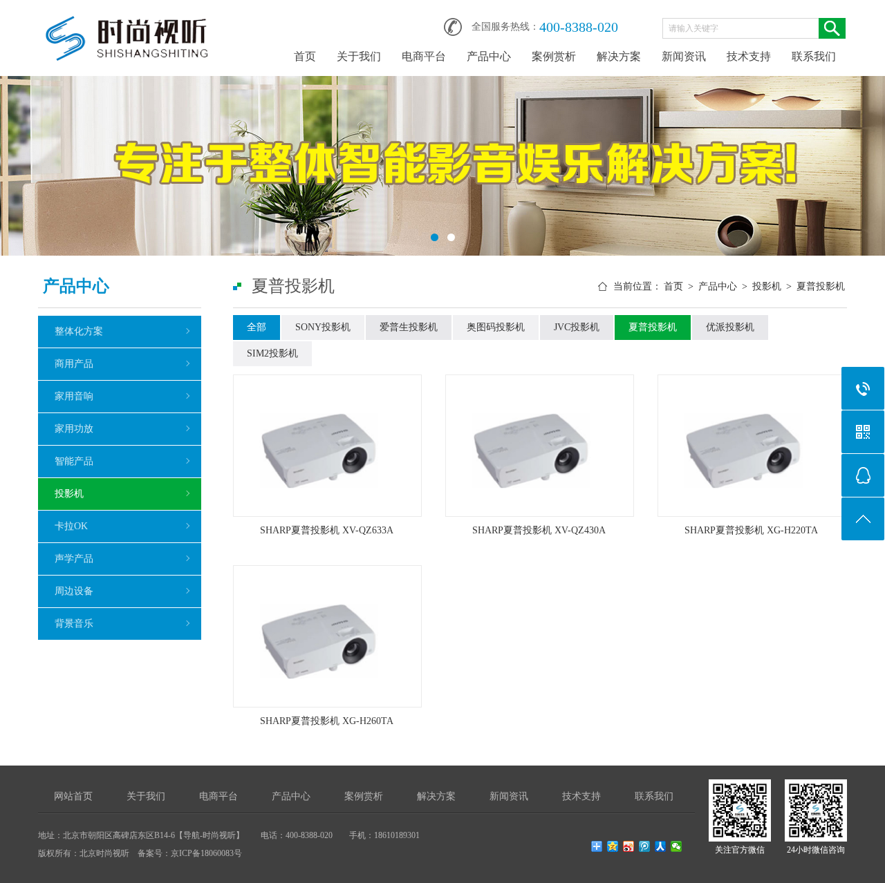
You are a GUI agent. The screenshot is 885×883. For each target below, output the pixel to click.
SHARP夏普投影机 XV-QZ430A (539, 530)
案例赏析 (554, 56)
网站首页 (73, 796)
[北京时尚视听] (128, 22)
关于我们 (359, 56)
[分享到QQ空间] (613, 846)
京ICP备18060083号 (206, 853)
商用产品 (74, 364)
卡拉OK (71, 526)
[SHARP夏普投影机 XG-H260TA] (327, 636)
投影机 (69, 493)
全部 (256, 327)
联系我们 (814, 56)
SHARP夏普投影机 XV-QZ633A (326, 530)
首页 (305, 56)
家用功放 (74, 429)
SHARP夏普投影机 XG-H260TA (326, 721)
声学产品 (74, 558)
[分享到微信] (676, 846)
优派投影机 (730, 327)
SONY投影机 (323, 327)
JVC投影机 (576, 327)
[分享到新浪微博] (629, 846)
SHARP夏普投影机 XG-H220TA (751, 530)
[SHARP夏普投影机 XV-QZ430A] (539, 445)
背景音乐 (74, 623)
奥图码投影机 (496, 327)
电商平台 (424, 56)
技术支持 (749, 56)
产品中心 (489, 56)
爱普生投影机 (409, 327)
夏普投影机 (820, 286)
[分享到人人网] (661, 846)
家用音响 (74, 396)
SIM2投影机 (272, 353)
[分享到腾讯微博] (645, 846)
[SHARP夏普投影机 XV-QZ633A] (327, 445)
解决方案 (619, 56)
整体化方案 (79, 331)
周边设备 (74, 591)
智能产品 (74, 461)
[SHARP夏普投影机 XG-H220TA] (752, 445)
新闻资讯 (684, 56)
